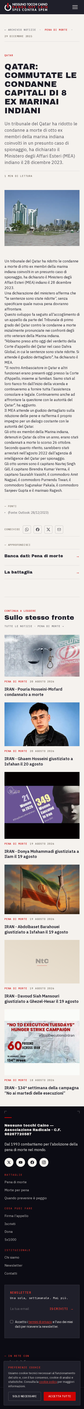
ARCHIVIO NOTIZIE (20, 29)
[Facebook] (32, 1162)
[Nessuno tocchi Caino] (26, 7)
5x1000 (10, 1239)
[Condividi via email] (59, 530)
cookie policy (48, 1382)
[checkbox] (11, 1321)
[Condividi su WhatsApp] (27, 530)
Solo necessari (25, 1396)
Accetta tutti (59, 1396)
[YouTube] (20, 1162)
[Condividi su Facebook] (38, 530)
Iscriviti (9, 1224)
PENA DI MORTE (56, 29)
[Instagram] (43, 1162)
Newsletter (13, 1265)
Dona (8, 1231)
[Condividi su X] (48, 530)
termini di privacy (40, 1322)
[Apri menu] (75, 7)
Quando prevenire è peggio (25, 1198)
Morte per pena (16, 1190)
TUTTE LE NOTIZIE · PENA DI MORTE (34, 626)
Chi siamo (11, 1257)
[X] (8, 1162)
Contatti (10, 1273)
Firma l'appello (16, 1216)
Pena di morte (15, 1182)
